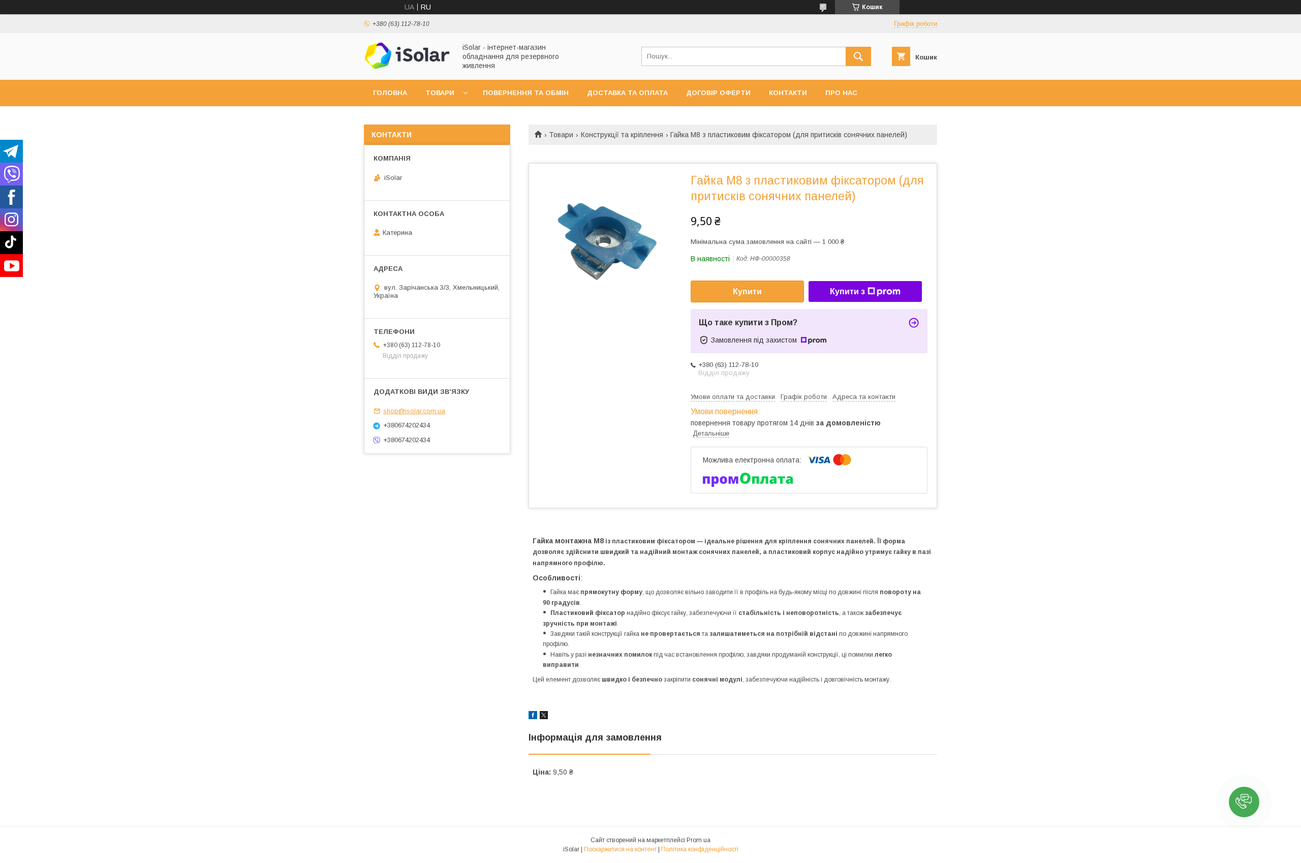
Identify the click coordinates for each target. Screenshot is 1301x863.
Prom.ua (698, 840)
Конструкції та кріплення (622, 135)
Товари (439, 93)
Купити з (847, 291)
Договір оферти (718, 93)
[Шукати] (858, 56)
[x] (544, 717)
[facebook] (533, 717)
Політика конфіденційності (699, 849)
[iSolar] (407, 67)
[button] (1244, 802)
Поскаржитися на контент (620, 849)
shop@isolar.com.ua (414, 411)
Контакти (788, 93)
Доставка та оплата (627, 93)
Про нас (841, 93)
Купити (747, 291)
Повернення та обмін (526, 93)
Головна (390, 93)
